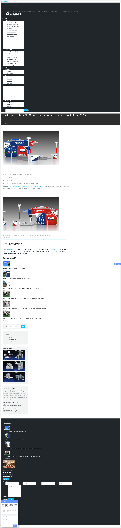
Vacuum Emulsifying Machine (17, 186)
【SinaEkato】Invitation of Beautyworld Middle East (16, 278)
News (5, 123)
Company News (12, 336)
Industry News (12, 339)
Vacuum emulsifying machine (44, 235)
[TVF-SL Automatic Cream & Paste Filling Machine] (8, 382)
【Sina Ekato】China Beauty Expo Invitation (14, 268)
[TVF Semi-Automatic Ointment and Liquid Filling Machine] (8, 359)
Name (4, 483)
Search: (3, 110)
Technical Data (12, 341)
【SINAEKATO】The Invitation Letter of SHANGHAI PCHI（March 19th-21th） (22, 288)
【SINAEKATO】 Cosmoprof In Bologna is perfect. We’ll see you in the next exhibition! (25, 308)
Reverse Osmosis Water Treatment (35, 186)
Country (57, 483)
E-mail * (21, 483)
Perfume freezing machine (10, 235)
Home (5, 121)
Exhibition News (7, 124)
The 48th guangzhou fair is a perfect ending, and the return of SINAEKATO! (22, 318)
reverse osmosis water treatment (32, 235)
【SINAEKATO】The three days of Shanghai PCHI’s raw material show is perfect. (23, 298)
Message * (5, 496)
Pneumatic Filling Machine (20, 235)
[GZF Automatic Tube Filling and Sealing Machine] (19, 370)
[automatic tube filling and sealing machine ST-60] (8, 370)
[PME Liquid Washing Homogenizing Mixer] (19, 382)
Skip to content (5, 1)
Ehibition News (12, 337)
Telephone (38, 483)
